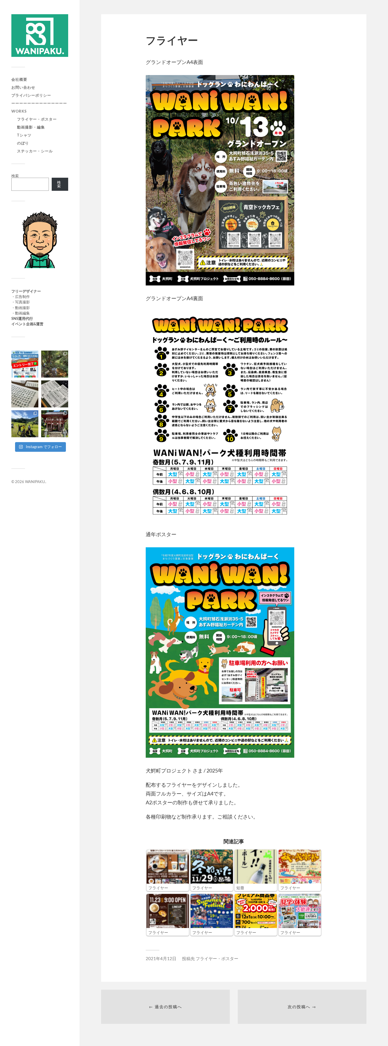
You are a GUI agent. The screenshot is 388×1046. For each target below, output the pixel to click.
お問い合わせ (23, 87)
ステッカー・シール (35, 151)
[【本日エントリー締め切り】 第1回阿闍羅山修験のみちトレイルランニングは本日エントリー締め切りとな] (24, 393)
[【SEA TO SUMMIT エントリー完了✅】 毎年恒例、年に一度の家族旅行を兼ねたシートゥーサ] (24, 364)
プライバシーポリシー (31, 95)
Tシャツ (24, 135)
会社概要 (19, 79)
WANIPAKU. (35, 481)
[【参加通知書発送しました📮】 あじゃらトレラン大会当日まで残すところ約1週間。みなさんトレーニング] (54, 393)
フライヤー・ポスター (37, 119)
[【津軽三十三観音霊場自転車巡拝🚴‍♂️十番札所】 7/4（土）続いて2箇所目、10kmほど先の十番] (54, 423)
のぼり (23, 143)
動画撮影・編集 (31, 127)
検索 (15, 175)
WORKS (19, 111)
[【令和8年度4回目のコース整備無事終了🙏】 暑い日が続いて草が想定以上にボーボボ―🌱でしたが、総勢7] (24, 423)
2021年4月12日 (161, 958)
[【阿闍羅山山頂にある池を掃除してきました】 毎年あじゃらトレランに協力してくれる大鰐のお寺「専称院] (54, 364)
